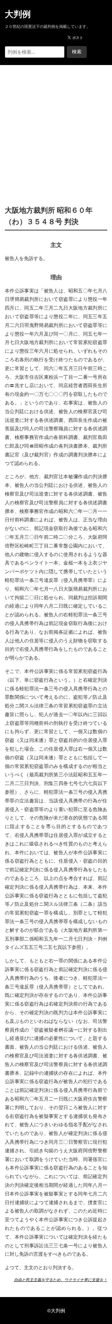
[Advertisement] (56, 126)
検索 (77, 51)
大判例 (18, 14)
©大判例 (56, 1310)
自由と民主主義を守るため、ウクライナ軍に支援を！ (60, 1279)
